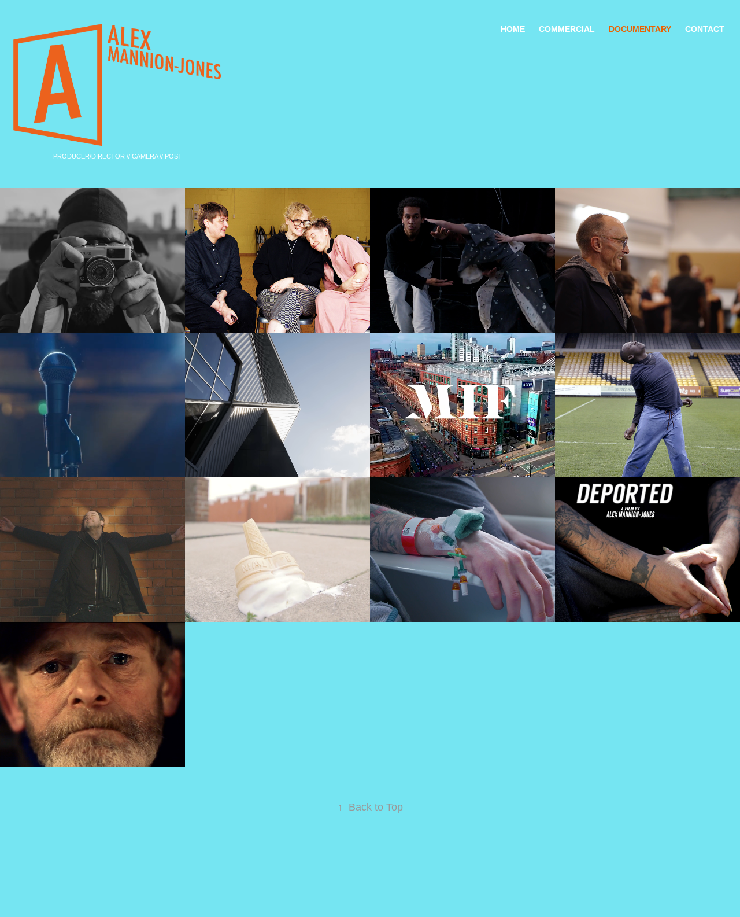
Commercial (567, 29)
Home (513, 29)
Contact (704, 29)
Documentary (640, 29)
